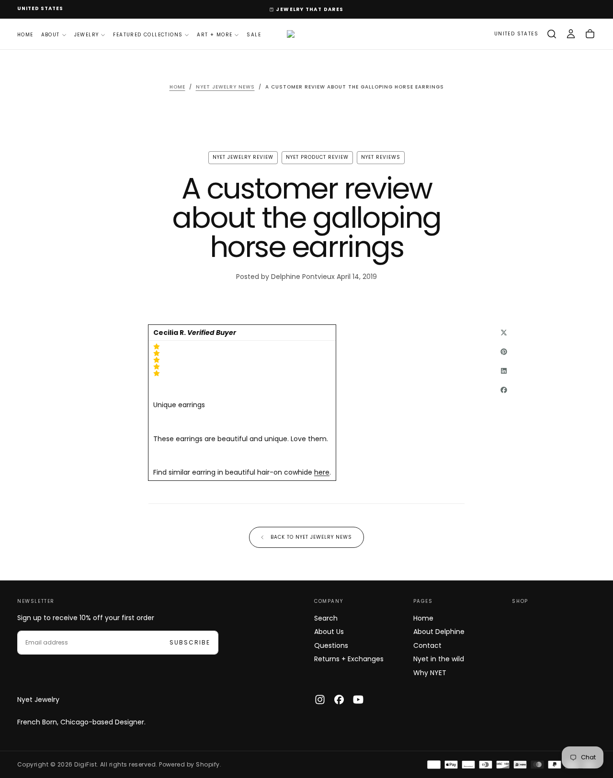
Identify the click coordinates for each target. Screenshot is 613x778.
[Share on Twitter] (503, 332)
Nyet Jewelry (38, 699)
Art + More (214, 34)
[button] (40, 9)
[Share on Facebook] (503, 390)
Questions (331, 645)
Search (326, 618)
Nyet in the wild (438, 659)
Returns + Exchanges (349, 659)
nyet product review (317, 157)
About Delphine (439, 631)
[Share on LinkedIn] (503, 370)
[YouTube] (358, 699)
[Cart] (590, 34)
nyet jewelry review (243, 157)
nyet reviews (380, 157)
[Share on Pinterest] (503, 351)
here (321, 472)
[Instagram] (320, 699)
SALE (254, 34)
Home (25, 34)
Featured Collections (147, 34)
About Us (329, 631)
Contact (427, 645)
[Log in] (571, 34)
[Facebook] (339, 699)
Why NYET (429, 673)
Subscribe (190, 642)
